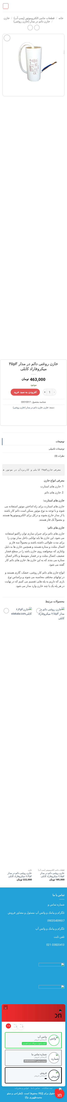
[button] (62, 6)
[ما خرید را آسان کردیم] (33, 6)
